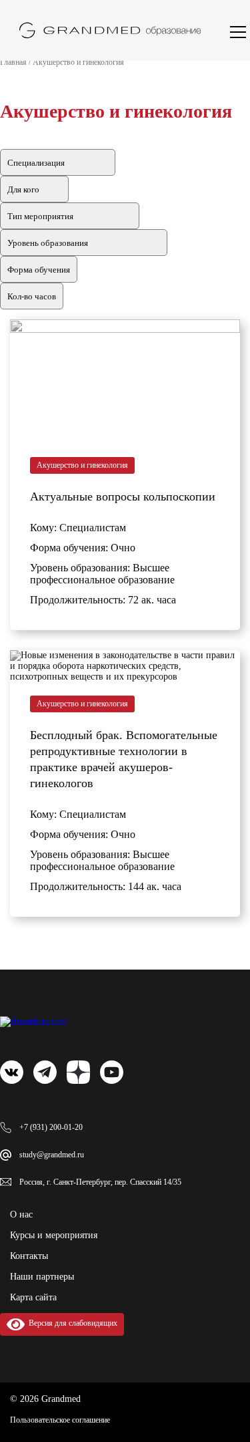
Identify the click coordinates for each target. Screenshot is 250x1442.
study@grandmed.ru (51, 1154)
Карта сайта (33, 1297)
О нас (21, 1214)
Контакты (29, 1256)
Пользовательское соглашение (60, 1420)
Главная (13, 62)
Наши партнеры (42, 1277)
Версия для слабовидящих (71, 1323)
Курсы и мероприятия (53, 1235)
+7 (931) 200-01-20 (51, 1127)
